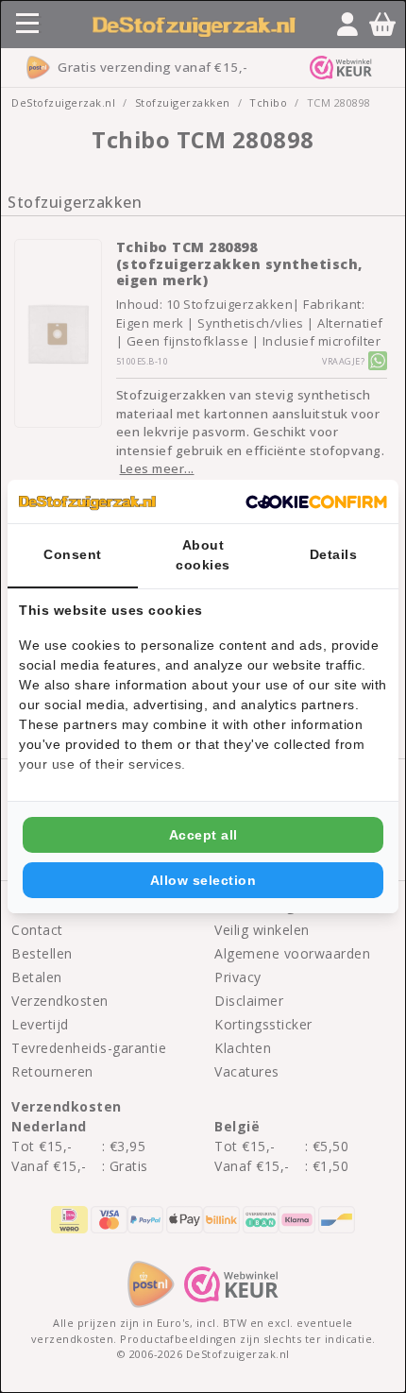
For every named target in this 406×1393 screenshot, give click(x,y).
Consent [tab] (72, 554)
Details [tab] (334, 554)
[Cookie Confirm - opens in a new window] (316, 501)
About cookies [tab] (203, 554)
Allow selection (203, 880)
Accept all (203, 834)
